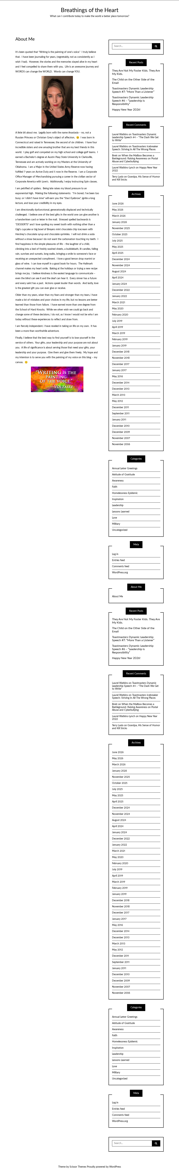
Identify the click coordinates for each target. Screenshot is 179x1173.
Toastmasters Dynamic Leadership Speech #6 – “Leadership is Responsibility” (132, 100)
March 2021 (118, 302)
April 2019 (117, 327)
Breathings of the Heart (89, 10)
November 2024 (121, 265)
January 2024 (119, 284)
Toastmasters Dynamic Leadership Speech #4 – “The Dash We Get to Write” (135, 137)
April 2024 (117, 278)
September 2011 (121, 413)
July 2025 (117, 241)
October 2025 (119, 234)
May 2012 (117, 401)
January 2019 (119, 346)
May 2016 (117, 376)
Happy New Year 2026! (126, 109)
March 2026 (119, 216)
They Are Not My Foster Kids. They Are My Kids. (136, 72)
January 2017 (119, 370)
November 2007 (121, 438)
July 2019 (117, 321)
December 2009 (121, 432)
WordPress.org (120, 572)
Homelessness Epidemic (125, 493)
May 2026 (117, 210)
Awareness (118, 481)
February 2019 (120, 339)
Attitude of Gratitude (123, 474)
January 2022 (119, 296)
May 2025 (117, 247)
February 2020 (120, 315)
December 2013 (120, 389)
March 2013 (118, 395)
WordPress (115, 1167)
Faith (114, 487)
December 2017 (120, 364)
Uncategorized (119, 530)
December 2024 (121, 259)
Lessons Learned (120, 512)
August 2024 (119, 271)
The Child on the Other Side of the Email (133, 81)
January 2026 (119, 222)
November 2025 (121, 228)
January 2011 (119, 420)
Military (116, 524)
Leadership (117, 505)
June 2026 (118, 204)
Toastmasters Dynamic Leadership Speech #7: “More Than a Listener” (133, 90)
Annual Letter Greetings (124, 468)
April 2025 (117, 253)
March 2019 (118, 333)
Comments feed (120, 566)
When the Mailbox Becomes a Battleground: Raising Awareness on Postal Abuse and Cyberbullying (135, 158)
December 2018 (120, 352)
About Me (117, 596)
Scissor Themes (78, 1167)
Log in (115, 554)
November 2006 (121, 444)
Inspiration (118, 499)
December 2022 (121, 290)
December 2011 (120, 407)
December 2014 (120, 383)
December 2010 (121, 426)
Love (114, 518)
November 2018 (121, 358)
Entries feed (118, 560)
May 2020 (117, 308)
